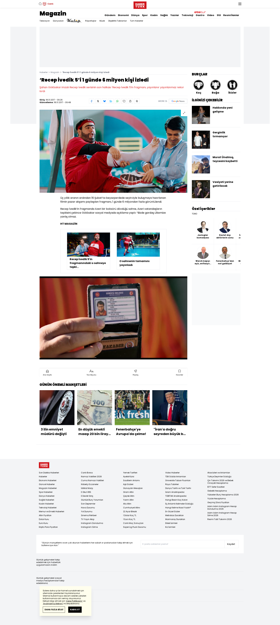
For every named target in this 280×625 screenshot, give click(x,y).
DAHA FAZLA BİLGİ (54, 609)
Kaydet (231, 544)
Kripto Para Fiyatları (48, 527)
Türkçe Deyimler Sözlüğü (219, 476)
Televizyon (45, 20)
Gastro (200, 15)
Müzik (102, 20)
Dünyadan (58, 20)
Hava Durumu (88, 507)
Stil (219, 15)
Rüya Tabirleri (172, 484)
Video (210, 15)
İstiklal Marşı (87, 488)
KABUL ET (75, 609)
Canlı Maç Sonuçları (133, 523)
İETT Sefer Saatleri (216, 486)
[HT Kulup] (74, 20)
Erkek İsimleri (171, 523)
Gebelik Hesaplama (217, 490)
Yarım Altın (128, 499)
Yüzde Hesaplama (216, 498)
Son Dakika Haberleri (49, 472)
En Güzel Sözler (172, 511)
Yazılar (174, 15)
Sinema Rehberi (89, 515)
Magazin (53, 13)
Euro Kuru (43, 523)
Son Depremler (88, 503)
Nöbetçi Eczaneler (89, 484)
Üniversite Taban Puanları (177, 480)
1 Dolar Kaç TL (129, 515)
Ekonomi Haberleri (47, 480)
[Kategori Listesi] (240, 4)
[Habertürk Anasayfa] (140, 4)
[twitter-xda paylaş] (98, 101)
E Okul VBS (86, 492)
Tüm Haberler (136, 20)
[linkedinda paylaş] (111, 101)
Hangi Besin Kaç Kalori (176, 499)
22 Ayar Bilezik (130, 511)
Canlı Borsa (87, 472)
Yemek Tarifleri (130, 472)
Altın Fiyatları (45, 515)
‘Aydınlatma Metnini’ (53, 603)
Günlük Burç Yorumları (92, 499)
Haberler (44, 72)
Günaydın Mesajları (133, 488)
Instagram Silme (89, 527)
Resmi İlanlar (231, 15)
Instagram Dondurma (92, 523)
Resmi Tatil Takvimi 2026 (219, 519)
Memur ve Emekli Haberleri (51, 511)
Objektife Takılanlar (117, 20)
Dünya (135, 15)
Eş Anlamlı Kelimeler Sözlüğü (179, 503)
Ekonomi (123, 15)
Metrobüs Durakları (174, 515)
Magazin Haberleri (48, 488)
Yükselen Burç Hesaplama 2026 (223, 494)
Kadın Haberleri (46, 503)
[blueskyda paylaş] (104, 101)
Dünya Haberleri (46, 496)
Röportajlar (90, 20)
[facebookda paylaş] (91, 101)
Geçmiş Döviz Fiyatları (218, 502)
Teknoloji (187, 15)
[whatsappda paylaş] (117, 101)
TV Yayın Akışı (87, 519)
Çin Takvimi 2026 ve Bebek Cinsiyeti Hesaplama (220, 481)
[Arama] (40, 4)
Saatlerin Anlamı (131, 480)
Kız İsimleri (170, 527)
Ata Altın (127, 503)
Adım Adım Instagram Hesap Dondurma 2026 (222, 507)
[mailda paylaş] (124, 101)
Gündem (110, 15)
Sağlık (164, 15)
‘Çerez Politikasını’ (74, 601)
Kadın (154, 15)
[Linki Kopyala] (137, 101)
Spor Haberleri (45, 492)
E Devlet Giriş (87, 496)
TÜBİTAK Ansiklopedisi (176, 496)
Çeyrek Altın (128, 496)
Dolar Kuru (44, 519)
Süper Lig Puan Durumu (134, 527)
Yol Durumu (86, 511)
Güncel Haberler (47, 484)
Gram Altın (128, 492)
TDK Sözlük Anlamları (175, 476)
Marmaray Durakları (175, 519)
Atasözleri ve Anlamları (218, 472)
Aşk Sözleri (128, 484)
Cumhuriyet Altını (131, 507)
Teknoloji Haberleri (48, 507)
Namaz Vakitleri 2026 (91, 476)
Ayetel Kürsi (128, 476)
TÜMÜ (194, 213)
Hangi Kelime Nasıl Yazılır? (178, 507)
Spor (145, 15)
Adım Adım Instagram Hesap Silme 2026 (222, 514)
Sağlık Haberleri (46, 499)
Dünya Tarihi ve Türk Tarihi (178, 488)
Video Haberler (172, 472)
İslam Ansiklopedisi (174, 492)
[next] (186, 414)
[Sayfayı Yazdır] (130, 101)
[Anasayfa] (44, 465)
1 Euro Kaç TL (129, 519)
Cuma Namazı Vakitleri (92, 480)
